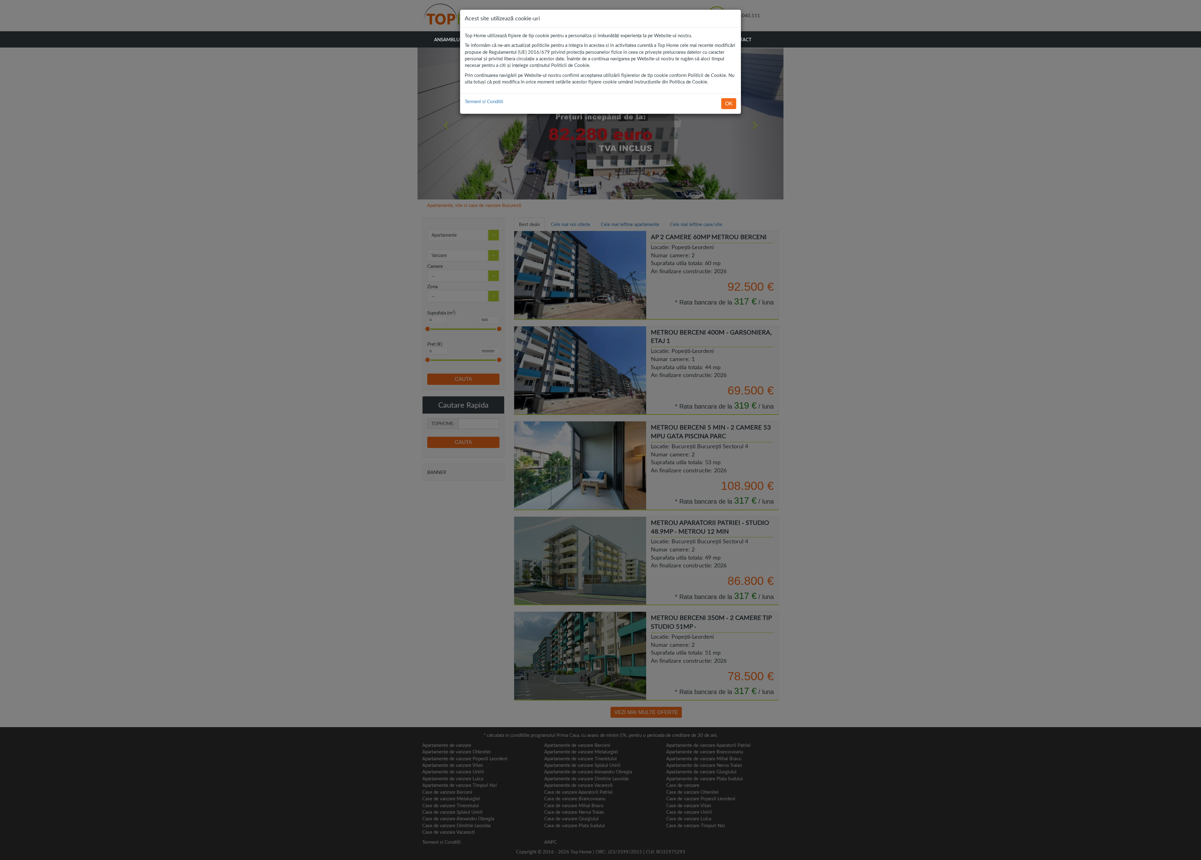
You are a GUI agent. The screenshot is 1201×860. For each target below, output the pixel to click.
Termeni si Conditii (484, 101)
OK (728, 103)
